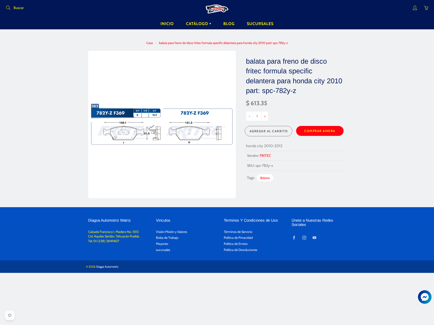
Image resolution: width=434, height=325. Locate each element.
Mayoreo (162, 244)
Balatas (265, 178)
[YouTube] (314, 237)
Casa (149, 43)
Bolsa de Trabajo (167, 238)
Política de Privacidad (238, 238)
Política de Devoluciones (240, 250)
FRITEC (265, 155)
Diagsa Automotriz (107, 266)
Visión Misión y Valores (171, 232)
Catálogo (197, 23)
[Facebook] (294, 237)
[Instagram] (304, 237)
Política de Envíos (236, 244)
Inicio (167, 23)
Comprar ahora (319, 131)
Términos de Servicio (238, 232)
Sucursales (260, 23)
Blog (229, 23)
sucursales (163, 250)
